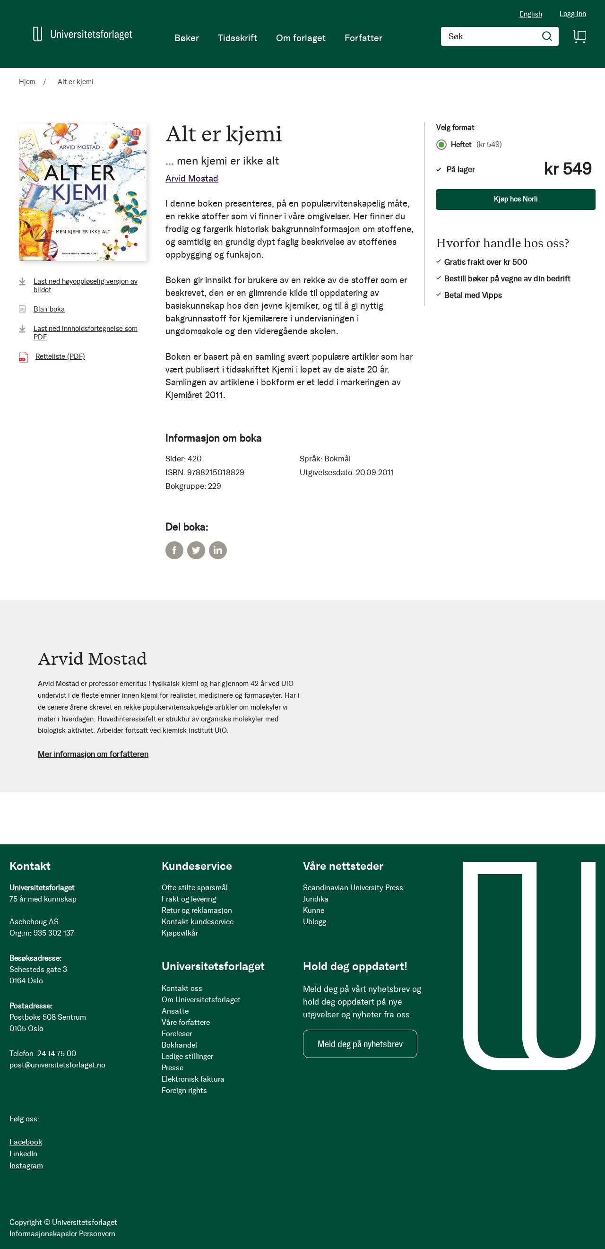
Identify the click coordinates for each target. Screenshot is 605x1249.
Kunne (313, 910)
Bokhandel (179, 1045)
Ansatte (175, 1010)
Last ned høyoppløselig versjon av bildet (86, 285)
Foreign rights (184, 1090)
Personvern (97, 1233)
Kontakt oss (182, 988)
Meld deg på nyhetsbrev (360, 1044)
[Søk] (547, 36)
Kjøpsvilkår (180, 932)
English (530, 14)
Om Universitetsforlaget (201, 999)
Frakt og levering (189, 898)
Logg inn (573, 13)
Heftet (476, 144)
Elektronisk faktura (193, 1079)
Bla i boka (49, 309)
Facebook (174, 550)
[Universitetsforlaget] (82, 33)
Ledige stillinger (187, 1056)
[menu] (278, 38)
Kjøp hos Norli (516, 199)
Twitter (196, 550)
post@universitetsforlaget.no (57, 1064)
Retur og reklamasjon (197, 910)
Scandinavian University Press (353, 887)
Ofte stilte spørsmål (195, 887)
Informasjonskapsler (43, 1233)
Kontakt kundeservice (197, 921)
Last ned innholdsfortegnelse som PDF (86, 332)
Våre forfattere (186, 1022)
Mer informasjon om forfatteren (93, 754)
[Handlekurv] (579, 36)
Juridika (315, 898)
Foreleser (177, 1033)
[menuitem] (186, 38)
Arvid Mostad (191, 178)
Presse (172, 1067)
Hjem (27, 82)
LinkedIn (218, 550)
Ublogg (314, 921)
